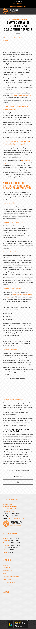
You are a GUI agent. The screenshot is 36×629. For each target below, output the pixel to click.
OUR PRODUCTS (7, 570)
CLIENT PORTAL (7, 579)
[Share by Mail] (28, 482)
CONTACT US (6, 585)
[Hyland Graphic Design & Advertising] (15, 11)
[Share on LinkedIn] (18, 482)
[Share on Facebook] (8, 482)
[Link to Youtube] (19, 1)
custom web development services (21, 95)
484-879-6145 (18, 3)
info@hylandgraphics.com (18, 6)
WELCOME (5, 565)
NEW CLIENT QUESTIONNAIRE (11, 576)
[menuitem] (30, 11)
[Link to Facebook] (14, 1)
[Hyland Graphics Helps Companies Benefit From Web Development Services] (18, 43)
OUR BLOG (5, 573)
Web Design (12, 20)
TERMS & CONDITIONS (9, 582)
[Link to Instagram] (21, 1)
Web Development (21, 20)
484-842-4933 (10, 511)
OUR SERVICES (6, 568)
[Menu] (30, 11)
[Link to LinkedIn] (16, 1)
